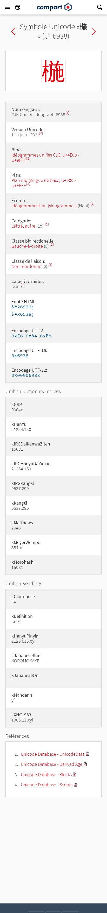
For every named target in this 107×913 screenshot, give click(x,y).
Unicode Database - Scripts (46, 785)
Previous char (13, 31)
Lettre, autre (23, 226)
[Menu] (7, 7)
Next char (94, 31)
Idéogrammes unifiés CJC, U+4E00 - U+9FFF (45, 157)
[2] (41, 133)
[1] (67, 113)
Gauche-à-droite (27, 246)
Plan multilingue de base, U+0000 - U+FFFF (44, 182)
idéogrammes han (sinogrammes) (44, 206)
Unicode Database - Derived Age (51, 764)
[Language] (17, 7)
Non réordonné (26, 266)
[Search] (100, 7)
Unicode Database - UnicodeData (53, 754)
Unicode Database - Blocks (46, 774)
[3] (28, 158)
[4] (93, 204)
